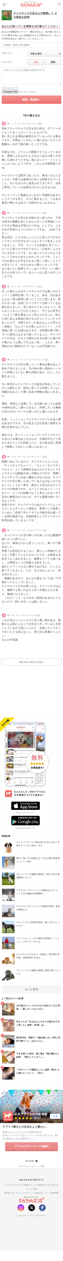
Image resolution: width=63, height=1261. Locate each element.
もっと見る (31, 989)
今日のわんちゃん (26, 1166)
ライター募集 (31, 1189)
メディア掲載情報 (51, 1193)
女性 (36, 62)
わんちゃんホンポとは (14, 1185)
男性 (53, 62)
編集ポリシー (30, 1185)
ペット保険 (39, 1166)
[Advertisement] (31, 694)
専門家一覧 (9, 1193)
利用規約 (41, 1185)
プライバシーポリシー (24, 1193)
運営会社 (39, 1193)
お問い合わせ (51, 1185)
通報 (39, 124)
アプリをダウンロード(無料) (32, 1146)
